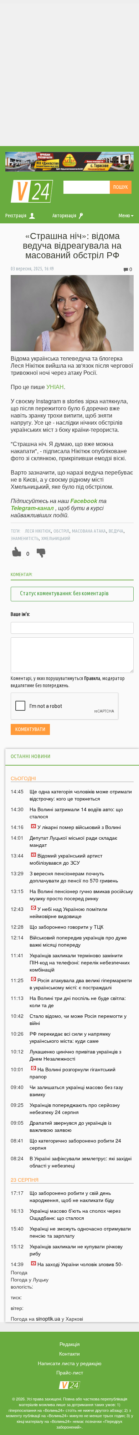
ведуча (116, 530)
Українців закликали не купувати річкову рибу (76, 1250)
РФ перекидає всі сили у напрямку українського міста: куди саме (70, 1037)
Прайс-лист (69, 1372)
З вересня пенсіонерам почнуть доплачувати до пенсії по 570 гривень (74, 877)
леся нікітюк (38, 530)
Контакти (69, 1353)
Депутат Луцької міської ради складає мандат (73, 841)
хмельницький (55, 538)
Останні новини (30, 756)
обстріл (61, 530)
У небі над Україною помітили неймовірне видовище (68, 912)
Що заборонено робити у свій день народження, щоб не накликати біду (72, 1196)
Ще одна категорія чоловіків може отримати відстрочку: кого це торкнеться (81, 795)
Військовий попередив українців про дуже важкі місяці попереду (78, 941)
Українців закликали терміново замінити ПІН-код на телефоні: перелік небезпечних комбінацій (80, 962)
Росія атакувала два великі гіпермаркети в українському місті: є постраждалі (81, 983)
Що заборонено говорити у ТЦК (66, 926)
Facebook (83, 501)
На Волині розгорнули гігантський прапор (72, 1073)
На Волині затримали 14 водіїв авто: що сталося (76, 812)
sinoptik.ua (48, 1318)
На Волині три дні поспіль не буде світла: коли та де (78, 1001)
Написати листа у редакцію (70, 1363)
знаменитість (24, 538)
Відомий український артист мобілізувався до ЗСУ (66, 859)
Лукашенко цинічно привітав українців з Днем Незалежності (75, 1055)
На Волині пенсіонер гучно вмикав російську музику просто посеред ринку (81, 894)
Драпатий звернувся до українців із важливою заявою (70, 1126)
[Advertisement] (69, 73)
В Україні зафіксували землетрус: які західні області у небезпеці (81, 1162)
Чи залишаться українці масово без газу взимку (76, 1090)
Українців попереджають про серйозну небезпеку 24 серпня (75, 1108)
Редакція (70, 1343)
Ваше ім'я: (20, 614)
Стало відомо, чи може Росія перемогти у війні (78, 1019)
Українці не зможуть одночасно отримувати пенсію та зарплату (80, 1232)
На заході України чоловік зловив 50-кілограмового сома (76, 1267)
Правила (92, 678)
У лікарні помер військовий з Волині (79, 826)
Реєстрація (15, 215)
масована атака (89, 530)
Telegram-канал (32, 508)
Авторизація (64, 215)
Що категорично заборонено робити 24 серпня (75, 1144)
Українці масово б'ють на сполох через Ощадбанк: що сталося (75, 1214)
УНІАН (55, 387)
